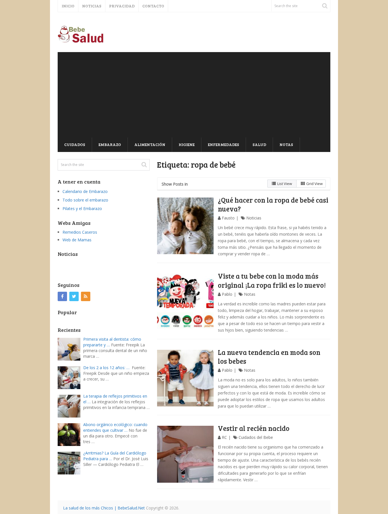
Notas (286, 144)
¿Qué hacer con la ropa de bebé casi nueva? (273, 204)
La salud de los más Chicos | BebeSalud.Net (104, 508)
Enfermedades (223, 144)
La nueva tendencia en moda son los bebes (269, 357)
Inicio (68, 6)
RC (224, 437)
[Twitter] (74, 296)
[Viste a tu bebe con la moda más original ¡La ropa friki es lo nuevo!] (185, 302)
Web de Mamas (76, 239)
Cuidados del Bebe (256, 437)
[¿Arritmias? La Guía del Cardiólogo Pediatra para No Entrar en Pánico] (70, 462)
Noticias (91, 6)
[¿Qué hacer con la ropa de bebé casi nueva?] (185, 226)
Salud (259, 144)
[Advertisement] (194, 95)
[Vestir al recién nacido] (185, 454)
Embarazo (110, 144)
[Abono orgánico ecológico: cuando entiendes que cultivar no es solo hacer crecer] (70, 434)
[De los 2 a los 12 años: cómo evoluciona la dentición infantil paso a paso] (70, 377)
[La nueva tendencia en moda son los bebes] (185, 378)
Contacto (153, 6)
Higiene (187, 144)
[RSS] (85, 296)
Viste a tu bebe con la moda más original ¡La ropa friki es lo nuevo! (272, 280)
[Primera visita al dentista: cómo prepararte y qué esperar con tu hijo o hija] (70, 348)
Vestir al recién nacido (253, 428)
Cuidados (74, 144)
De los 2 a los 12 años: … (106, 367)
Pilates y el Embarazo (82, 208)
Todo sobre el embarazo (85, 200)
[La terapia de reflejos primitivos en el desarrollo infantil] (70, 405)
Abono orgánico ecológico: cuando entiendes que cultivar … (115, 427)
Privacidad (122, 6)
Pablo (227, 294)
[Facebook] (62, 296)
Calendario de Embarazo (85, 191)
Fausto (228, 218)
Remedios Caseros (79, 232)
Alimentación (149, 144)
